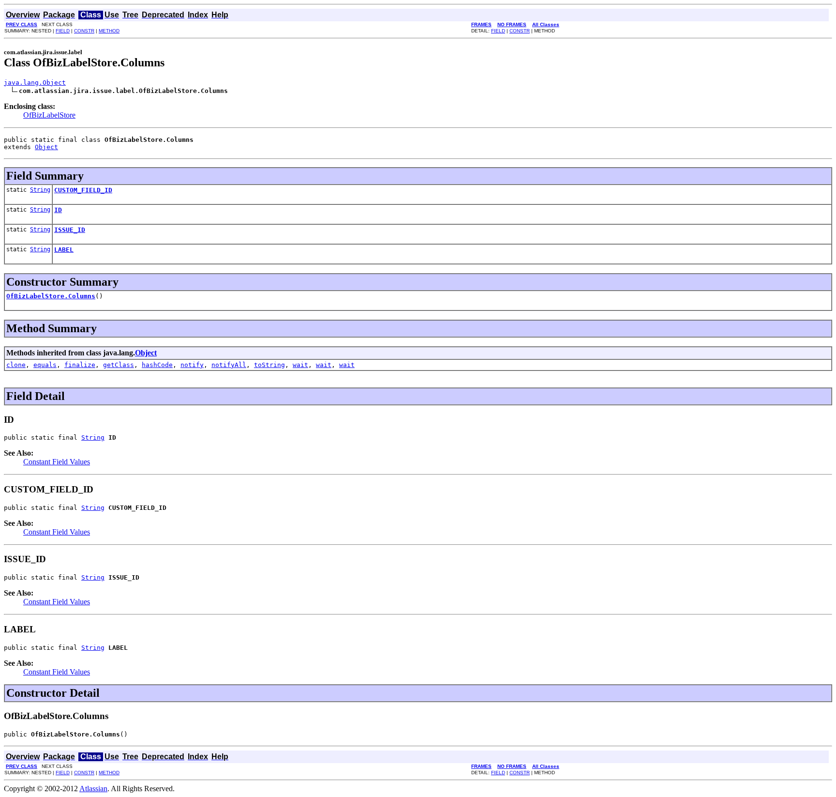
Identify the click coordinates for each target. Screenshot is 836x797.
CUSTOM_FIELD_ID (83, 190)
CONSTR (84, 30)
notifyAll (228, 364)
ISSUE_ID (69, 229)
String (40, 189)
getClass (118, 364)
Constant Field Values (56, 462)
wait (300, 364)
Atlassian (93, 788)
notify (192, 364)
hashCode (157, 364)
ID (58, 210)
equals (45, 364)
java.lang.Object (35, 82)
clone (16, 364)
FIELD (63, 30)
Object (46, 147)
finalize (79, 364)
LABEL (64, 249)
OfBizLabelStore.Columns (50, 296)
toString (269, 364)
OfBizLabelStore (49, 115)
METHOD (109, 30)
